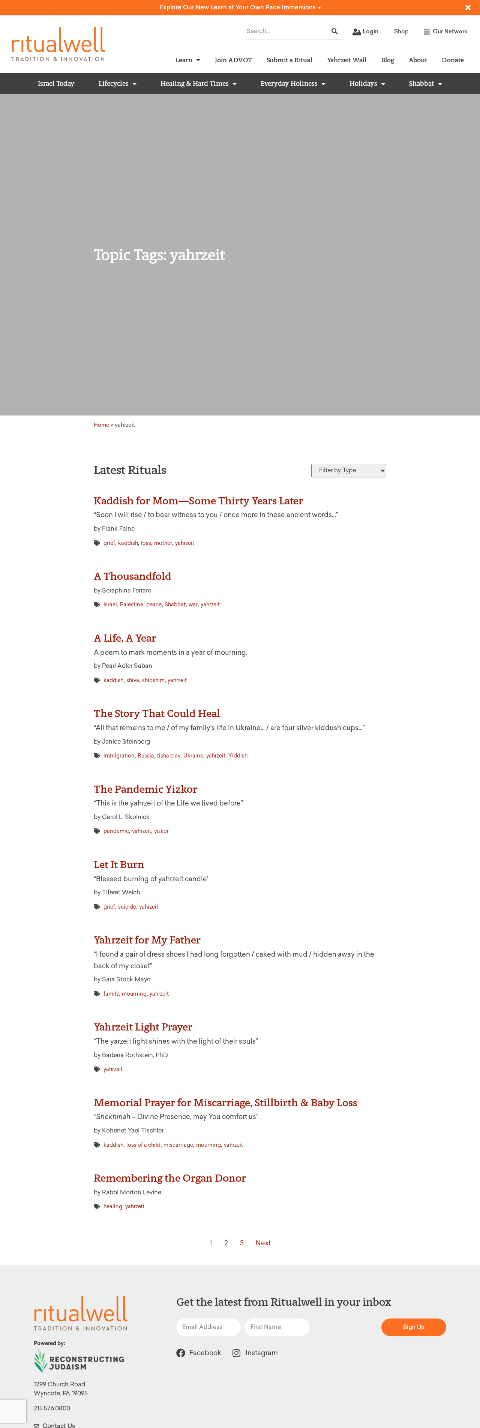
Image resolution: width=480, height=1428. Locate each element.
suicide (127, 907)
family (111, 994)
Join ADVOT (233, 60)
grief (109, 543)
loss (146, 543)
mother (163, 543)
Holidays (363, 84)
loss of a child (143, 1145)
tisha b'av (168, 756)
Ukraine (193, 756)
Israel (110, 605)
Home (102, 425)
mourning (134, 994)
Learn (183, 60)
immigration (119, 756)
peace (154, 605)
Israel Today (56, 84)
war (193, 605)
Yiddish (238, 756)
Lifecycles (114, 84)
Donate (453, 60)
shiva (132, 680)
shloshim (153, 680)
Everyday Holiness (289, 84)
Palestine (131, 605)
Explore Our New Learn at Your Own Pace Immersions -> (240, 7)
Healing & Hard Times (194, 84)
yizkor (161, 831)
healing (113, 1206)
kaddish (128, 543)
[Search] (334, 31)
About (418, 60)
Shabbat (421, 84)
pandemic (116, 831)
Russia (146, 756)
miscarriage (178, 1145)
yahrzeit (184, 543)
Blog (387, 60)
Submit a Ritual (289, 60)
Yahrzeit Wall (346, 60)
